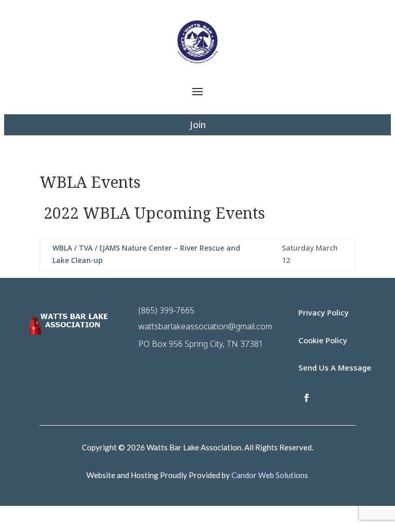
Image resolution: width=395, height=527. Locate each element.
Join (198, 124)
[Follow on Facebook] (306, 398)
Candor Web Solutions (269, 475)
